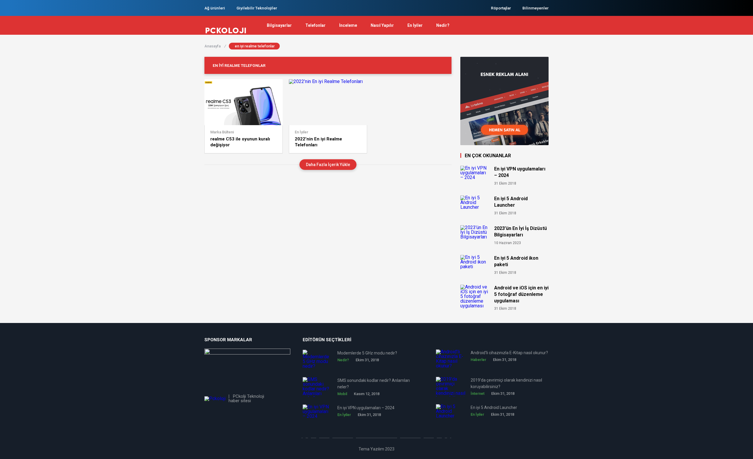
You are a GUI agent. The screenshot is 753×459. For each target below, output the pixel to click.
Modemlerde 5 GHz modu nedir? (367, 353)
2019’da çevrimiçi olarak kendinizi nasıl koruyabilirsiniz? (506, 383)
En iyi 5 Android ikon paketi (516, 261)
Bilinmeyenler (535, 8)
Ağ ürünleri (214, 8)
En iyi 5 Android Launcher (511, 202)
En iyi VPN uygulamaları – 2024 (519, 172)
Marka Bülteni (222, 132)
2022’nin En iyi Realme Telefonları (318, 142)
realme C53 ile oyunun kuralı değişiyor (240, 142)
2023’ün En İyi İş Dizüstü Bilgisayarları (520, 232)
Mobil (342, 394)
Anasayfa (215, 46)
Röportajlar (501, 8)
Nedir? (442, 25)
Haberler (478, 360)
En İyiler (415, 25)
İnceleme (348, 25)
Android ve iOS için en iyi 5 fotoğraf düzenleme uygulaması (521, 294)
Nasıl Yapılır (382, 25)
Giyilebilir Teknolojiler (256, 8)
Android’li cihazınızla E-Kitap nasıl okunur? (509, 352)
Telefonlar (315, 25)
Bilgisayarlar (279, 25)
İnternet (477, 393)
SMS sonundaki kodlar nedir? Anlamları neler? (373, 383)
